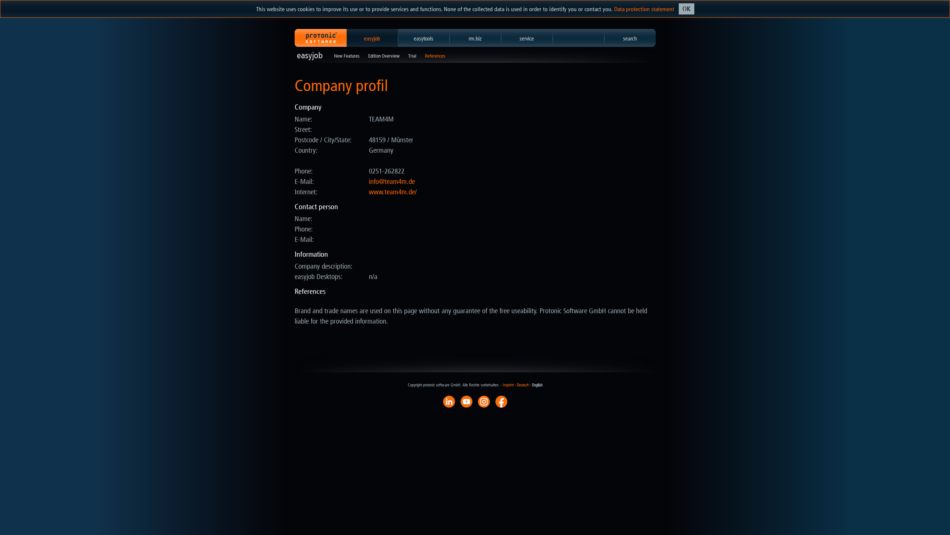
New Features (347, 56)
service (527, 38)
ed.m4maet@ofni (392, 182)
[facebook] (501, 401)
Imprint (508, 385)
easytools (423, 38)
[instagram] (484, 401)
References (435, 56)
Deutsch (523, 385)
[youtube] (466, 401)
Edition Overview (384, 56)
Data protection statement (644, 9)
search (630, 38)
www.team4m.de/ (393, 192)
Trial (412, 56)
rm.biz (475, 38)
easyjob (372, 38)
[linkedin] (449, 401)
